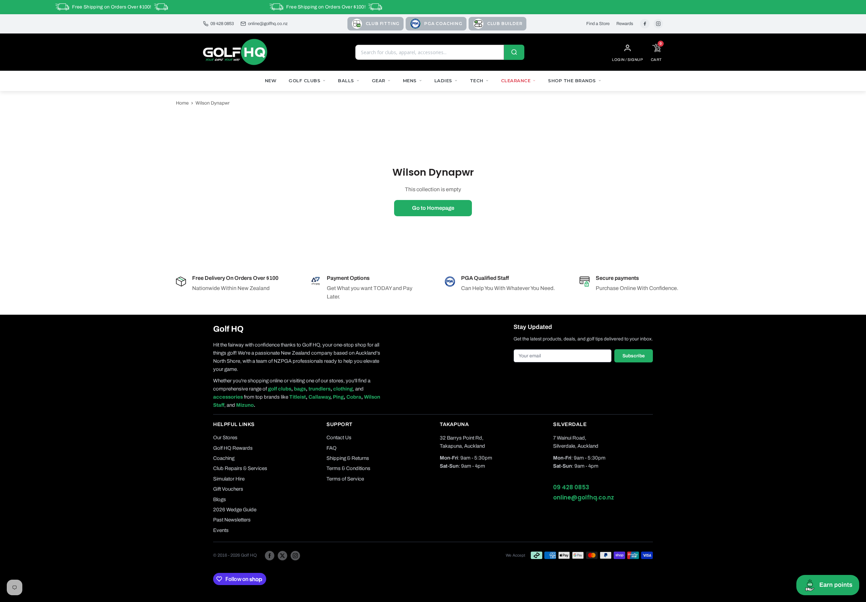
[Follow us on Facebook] (269, 555)
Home (182, 103)
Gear (378, 80)
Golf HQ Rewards (233, 448)
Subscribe (633, 355)
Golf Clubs (304, 80)
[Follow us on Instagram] (295, 555)
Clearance (516, 80)
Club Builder (505, 23)
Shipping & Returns (347, 458)
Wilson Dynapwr (213, 103)
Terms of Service (345, 479)
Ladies (443, 80)
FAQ (331, 448)
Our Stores (225, 437)
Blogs (219, 499)
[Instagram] (658, 23)
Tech (476, 80)
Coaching (223, 458)
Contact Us (338, 437)
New (271, 80)
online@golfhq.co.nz (268, 23)
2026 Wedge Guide (234, 509)
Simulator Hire (229, 479)
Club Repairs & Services (240, 468)
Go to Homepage (433, 208)
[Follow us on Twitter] (282, 555)
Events (221, 530)
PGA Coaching (443, 23)
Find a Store (598, 23)
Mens (410, 80)
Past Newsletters (232, 519)
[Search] (514, 52)
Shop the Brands (572, 80)
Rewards (624, 23)
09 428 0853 (222, 23)
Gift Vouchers (228, 489)
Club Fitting (383, 23)
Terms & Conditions (348, 468)
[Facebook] (645, 23)
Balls (346, 80)
